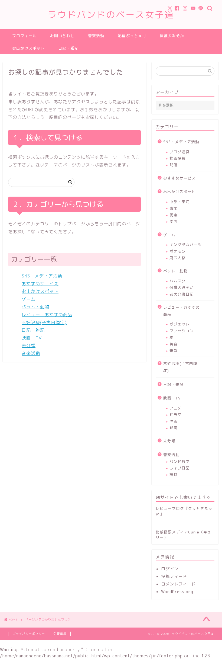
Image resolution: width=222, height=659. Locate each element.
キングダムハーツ (185, 244)
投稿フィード (174, 576)
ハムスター (179, 280)
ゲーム (28, 299)
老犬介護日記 (181, 294)
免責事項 (59, 634)
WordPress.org (177, 591)
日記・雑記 (68, 48)
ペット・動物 (35, 307)
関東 (173, 214)
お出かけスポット (28, 48)
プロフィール (24, 35)
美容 (173, 344)
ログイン (169, 569)
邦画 (173, 427)
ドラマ (175, 414)
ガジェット (179, 324)
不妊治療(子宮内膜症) (44, 322)
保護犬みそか (172, 35)
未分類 (28, 345)
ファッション (181, 330)
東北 (173, 208)
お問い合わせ (62, 35)
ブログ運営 (179, 151)
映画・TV (32, 338)
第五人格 (177, 257)
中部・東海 (179, 201)
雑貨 (173, 350)
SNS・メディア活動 (42, 276)
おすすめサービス (40, 284)
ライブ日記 (179, 468)
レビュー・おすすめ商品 (47, 315)
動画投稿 (177, 158)
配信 (173, 164)
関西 (173, 221)
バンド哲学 (179, 461)
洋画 (173, 421)
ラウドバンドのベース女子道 (111, 14)
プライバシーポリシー (28, 634)
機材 (173, 474)
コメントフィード (178, 584)
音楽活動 (96, 35)
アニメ (175, 408)
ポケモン (177, 251)
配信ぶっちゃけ (132, 35)
